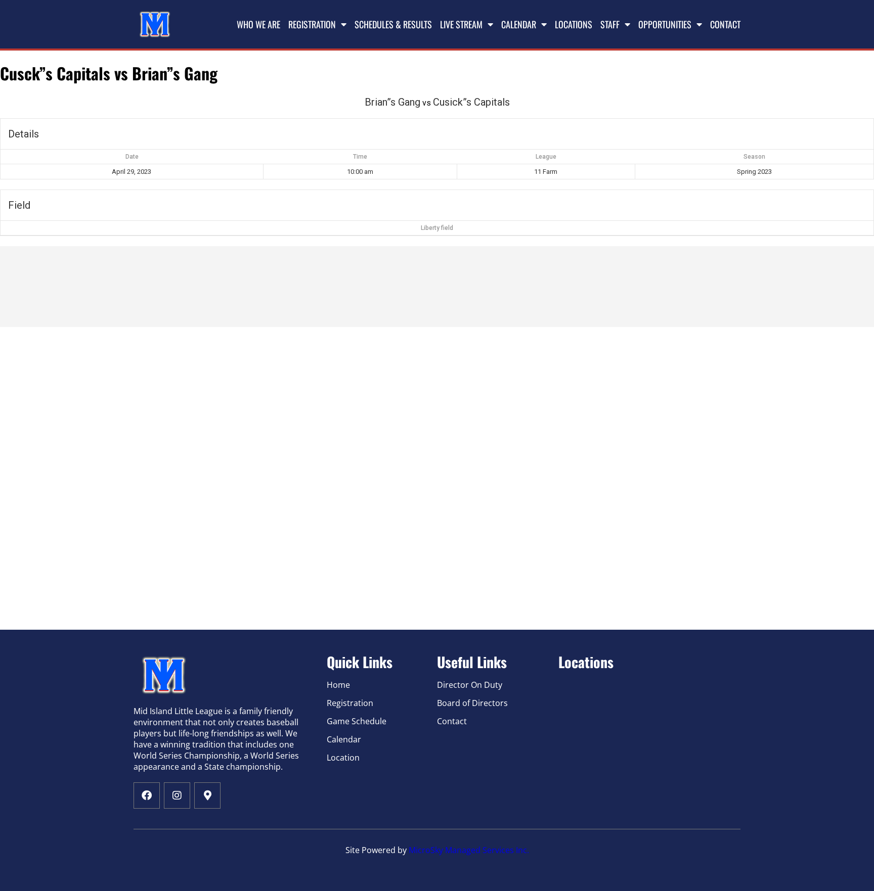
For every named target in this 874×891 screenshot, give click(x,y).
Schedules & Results (393, 24)
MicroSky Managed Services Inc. (469, 850)
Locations (573, 24)
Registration (312, 24)
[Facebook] (147, 795)
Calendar (518, 24)
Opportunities (664, 24)
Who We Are (258, 24)
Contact (725, 24)
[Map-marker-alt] (207, 795)
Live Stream (461, 24)
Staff (610, 24)
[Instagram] (177, 795)
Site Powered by (377, 850)
